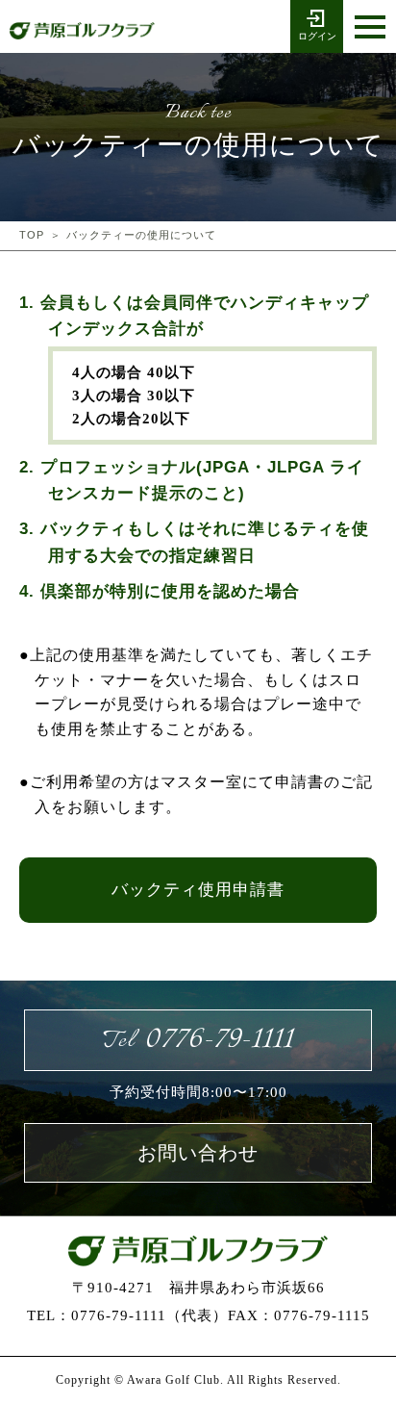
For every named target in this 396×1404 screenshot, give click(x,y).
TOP (31, 235)
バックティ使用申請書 (198, 890)
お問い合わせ (198, 1152)
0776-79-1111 (198, 1039)
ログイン (317, 36)
